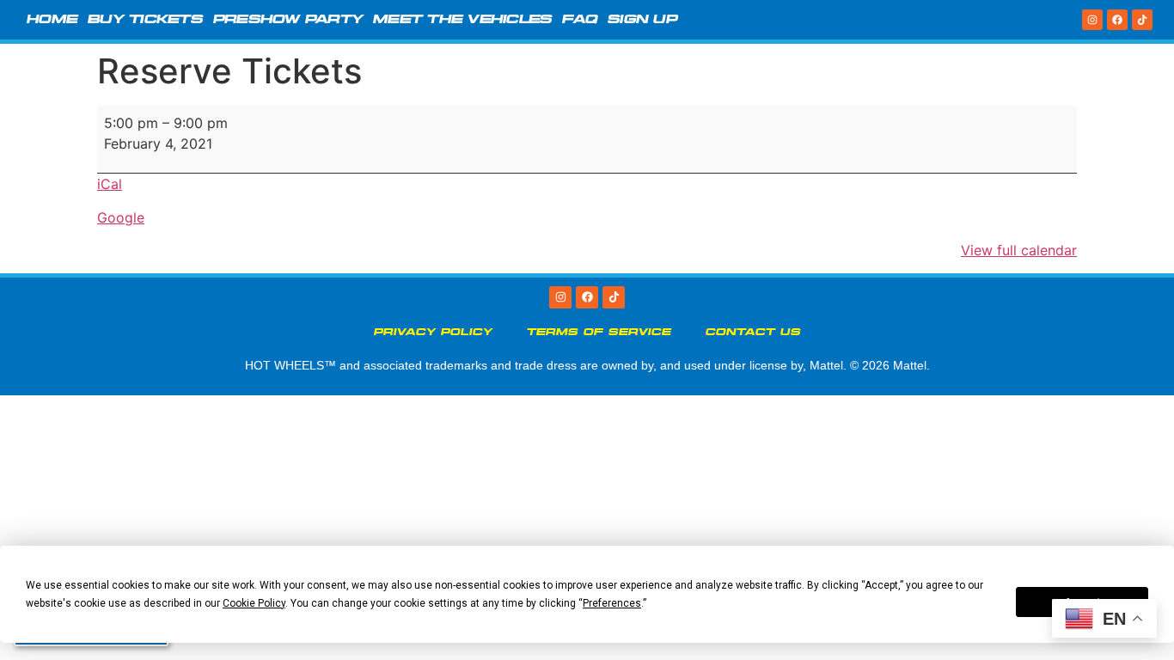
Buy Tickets (145, 20)
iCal (109, 183)
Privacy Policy (433, 332)
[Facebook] (1117, 19)
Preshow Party (288, 20)
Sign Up (642, 20)
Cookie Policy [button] (254, 603)
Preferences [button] (612, 603)
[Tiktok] (1142, 19)
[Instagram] (1092, 19)
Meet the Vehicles (462, 20)
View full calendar (1019, 250)
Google (120, 217)
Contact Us (753, 332)
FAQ (579, 20)
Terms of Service (599, 332)
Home (52, 20)
